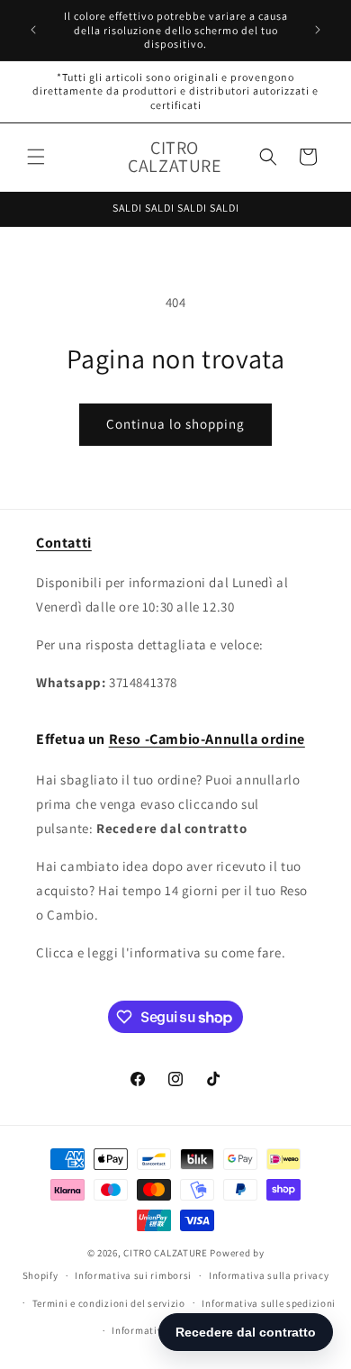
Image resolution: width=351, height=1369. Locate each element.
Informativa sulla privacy (269, 1275)
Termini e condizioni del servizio (108, 1303)
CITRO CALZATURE (165, 1253)
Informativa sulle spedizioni (269, 1303)
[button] (36, 157)
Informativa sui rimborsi (133, 1275)
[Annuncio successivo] (318, 30)
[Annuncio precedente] (33, 30)
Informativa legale (156, 1330)
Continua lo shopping (175, 423)
